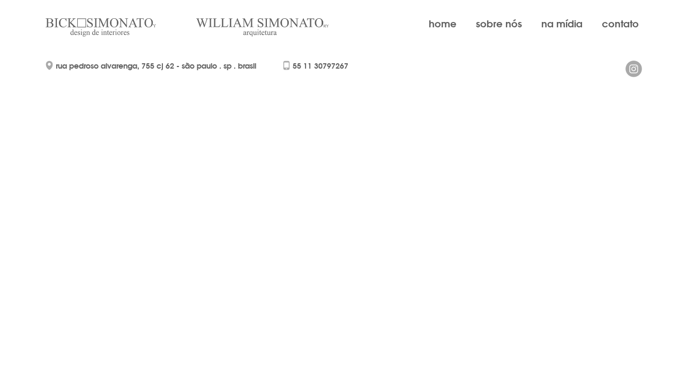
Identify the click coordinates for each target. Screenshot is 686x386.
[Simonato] (115, 27)
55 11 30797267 (320, 66)
